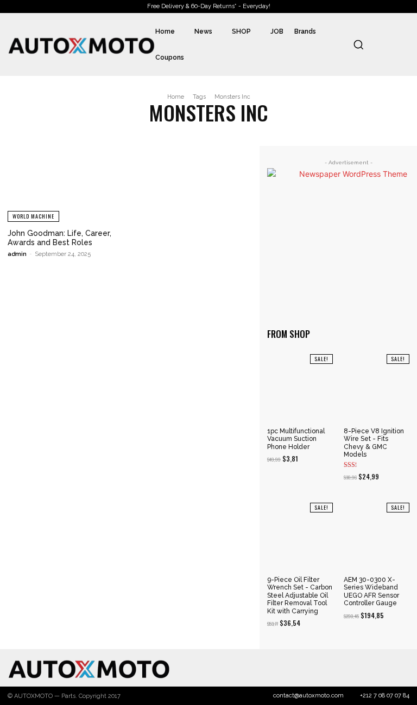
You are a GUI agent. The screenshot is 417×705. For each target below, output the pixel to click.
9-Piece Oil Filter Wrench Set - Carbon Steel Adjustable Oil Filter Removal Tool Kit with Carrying (299, 595)
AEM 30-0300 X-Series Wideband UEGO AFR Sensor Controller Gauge (371, 591)
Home (175, 96)
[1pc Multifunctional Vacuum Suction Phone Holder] (300, 387)
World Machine (33, 216)
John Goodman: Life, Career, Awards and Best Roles (59, 238)
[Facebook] (329, 668)
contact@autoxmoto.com (308, 695)
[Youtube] (400, 668)
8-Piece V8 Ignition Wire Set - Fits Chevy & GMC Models (374, 442)
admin (17, 254)
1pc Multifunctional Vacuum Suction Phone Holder (296, 439)
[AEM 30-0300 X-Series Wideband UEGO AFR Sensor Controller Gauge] (376, 535)
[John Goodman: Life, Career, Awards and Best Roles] (66, 184)
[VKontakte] (382, 668)
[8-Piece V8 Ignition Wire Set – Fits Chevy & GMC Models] (376, 387)
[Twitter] (365, 668)
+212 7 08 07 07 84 (384, 695)
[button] (358, 44)
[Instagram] (347, 668)
